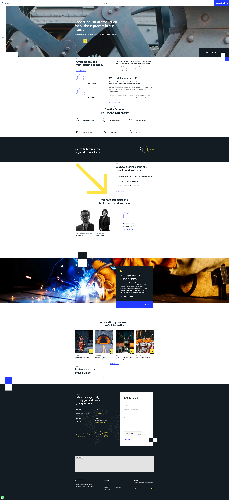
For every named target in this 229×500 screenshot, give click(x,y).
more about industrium (114, 102)
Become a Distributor (221, 3)
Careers (124, 3)
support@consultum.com (100, 422)
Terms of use (146, 494)
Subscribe (152, 488)
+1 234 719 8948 (98, 411)
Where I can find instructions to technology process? (135, 176)
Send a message (127, 439)
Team (117, 483)
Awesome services (80, 70)
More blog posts (114, 363)
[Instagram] (85, 421)
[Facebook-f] (80, 421)
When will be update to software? (129, 186)
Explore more (119, 191)
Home (96, 3)
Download (119, 3)
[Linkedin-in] (83, 421)
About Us (100, 3)
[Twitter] (77, 421)
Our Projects (107, 489)
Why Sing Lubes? (106, 3)
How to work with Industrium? (128, 181)
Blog (117, 485)
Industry (77, 355)
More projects (78, 157)
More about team (127, 229)
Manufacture (98, 355)
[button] (8, 54)
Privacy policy (141, 494)
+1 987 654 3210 (98, 413)
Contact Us (129, 3)
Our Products (114, 3)
